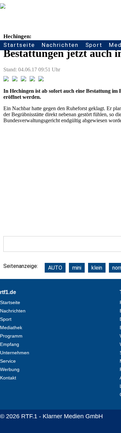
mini (76, 268)
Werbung (9, 369)
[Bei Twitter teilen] (14, 79)
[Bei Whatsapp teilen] (23, 79)
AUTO (55, 268)
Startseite (19, 45)
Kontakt (8, 377)
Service (8, 361)
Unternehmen (14, 352)
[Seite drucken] (41, 79)
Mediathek (11, 327)
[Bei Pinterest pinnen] (32, 79)
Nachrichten (60, 45)
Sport (94, 45)
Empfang (9, 344)
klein (96, 268)
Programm (11, 336)
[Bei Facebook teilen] (6, 79)
